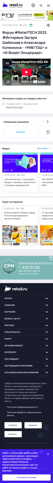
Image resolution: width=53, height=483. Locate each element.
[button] (26, 298)
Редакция (33, 425)
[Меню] (48, 5)
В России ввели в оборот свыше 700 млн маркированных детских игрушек (19, 215)
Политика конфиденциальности (22, 407)
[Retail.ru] (14, 5)
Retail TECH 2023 (14, 107)
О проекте (13, 425)
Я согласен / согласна (26, 477)
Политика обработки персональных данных (24, 414)
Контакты (13, 434)
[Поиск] (41, 5)
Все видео (42, 148)
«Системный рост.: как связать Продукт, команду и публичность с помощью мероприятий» (20, 182)
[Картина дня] (33, 5)
